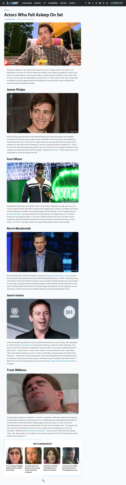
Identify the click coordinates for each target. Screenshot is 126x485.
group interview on (59, 275)
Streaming (53, 3)
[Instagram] (96, 3)
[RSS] (107, 3)
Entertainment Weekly (35, 430)
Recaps (63, 3)
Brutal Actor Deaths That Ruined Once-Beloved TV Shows (50, 468)
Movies (38, 3)
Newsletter (117, 3)
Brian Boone (10, 19)
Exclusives (27, 3)
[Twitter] (93, 3)
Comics (72, 3)
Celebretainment (27, 345)
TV (45, 3)
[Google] (104, 3)
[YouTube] (89, 3)
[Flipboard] (100, 3)
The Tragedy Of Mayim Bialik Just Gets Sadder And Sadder (14, 468)
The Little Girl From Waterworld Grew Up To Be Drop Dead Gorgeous (32, 469)
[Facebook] (86, 3)
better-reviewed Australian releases (59, 361)
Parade (55, 150)
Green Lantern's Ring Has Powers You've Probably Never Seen (69, 468)
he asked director (14, 214)
